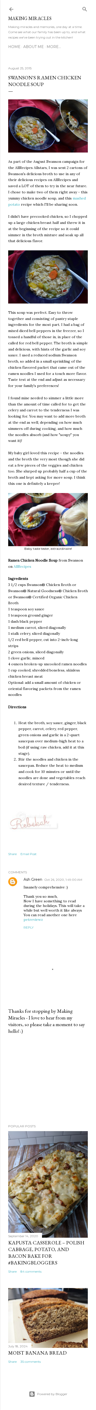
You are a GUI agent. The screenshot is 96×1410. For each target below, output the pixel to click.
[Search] (85, 8)
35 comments (30, 1362)
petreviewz (33, 919)
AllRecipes (22, 566)
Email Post (28, 854)
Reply (29, 927)
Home (14, 46)
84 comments (30, 1271)
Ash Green (33, 879)
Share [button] (12, 854)
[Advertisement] (48, 1079)
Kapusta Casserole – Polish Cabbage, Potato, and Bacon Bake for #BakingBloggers (46, 1252)
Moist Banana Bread (37, 1352)
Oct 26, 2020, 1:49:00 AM (63, 880)
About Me (33, 46)
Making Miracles (29, 18)
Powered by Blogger (52, 1394)
